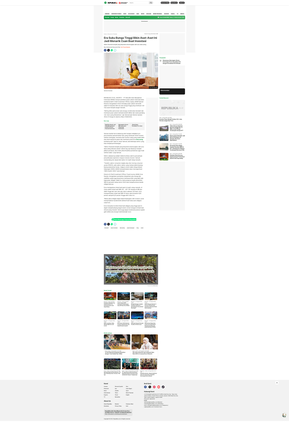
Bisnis (116, 17)
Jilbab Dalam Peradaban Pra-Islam (137, 125)
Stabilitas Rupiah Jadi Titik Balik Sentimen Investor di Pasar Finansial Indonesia (110, 126)
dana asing (139, 139)
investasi (106, 227)
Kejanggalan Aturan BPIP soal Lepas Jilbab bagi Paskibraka (123, 126)
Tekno (116, 392)
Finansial (107, 17)
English (127, 394)
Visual (116, 394)
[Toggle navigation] (105, 3)
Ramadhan (117, 397)
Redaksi (117, 404)
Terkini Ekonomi (163, 98)
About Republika (108, 404)
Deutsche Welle (165, 2)
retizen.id (181, 2)
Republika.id (174, 2)
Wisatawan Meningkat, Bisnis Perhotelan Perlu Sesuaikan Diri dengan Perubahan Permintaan (172, 62)
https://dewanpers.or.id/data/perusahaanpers (116, 414)
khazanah (131, 13)
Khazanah (106, 388)
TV (177, 13)
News (105, 390)
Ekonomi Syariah (116, 13)
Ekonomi (110, 34)
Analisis (117, 390)
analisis (148, 13)
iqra (137, 13)
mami (142, 227)
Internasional (107, 392)
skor (124, 13)
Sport (127, 390)
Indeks (182, 13)
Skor (127, 386)
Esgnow (106, 394)
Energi (112, 17)
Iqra (116, 388)
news (142, 13)
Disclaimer (106, 406)
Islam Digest (129, 388)
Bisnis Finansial (157, 13)
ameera (107, 13)
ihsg (137, 227)
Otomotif (127, 17)
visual (173, 13)
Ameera (106, 386)
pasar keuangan (130, 227)
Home (105, 34)
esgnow (166, 13)
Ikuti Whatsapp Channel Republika (125, 219)
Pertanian (121, 17)
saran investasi (114, 227)
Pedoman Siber (129, 404)
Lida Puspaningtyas (125, 47)
